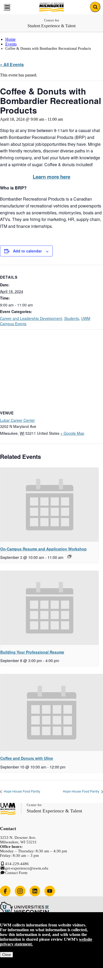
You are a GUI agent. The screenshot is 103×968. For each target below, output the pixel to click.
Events (11, 44)
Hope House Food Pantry (21, 791)
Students (71, 318)
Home (10, 39)
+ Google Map (72, 433)
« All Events (12, 64)
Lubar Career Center (17, 420)
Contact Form (16, 873)
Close (6, 955)
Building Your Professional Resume (32, 652)
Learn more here (51, 176)
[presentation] (49, 504)
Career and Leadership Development (31, 318)
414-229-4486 (17, 864)
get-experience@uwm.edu (26, 868)
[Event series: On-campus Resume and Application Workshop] (69, 556)
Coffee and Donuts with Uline (26, 758)
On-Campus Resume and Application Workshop (43, 548)
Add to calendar (27, 251)
